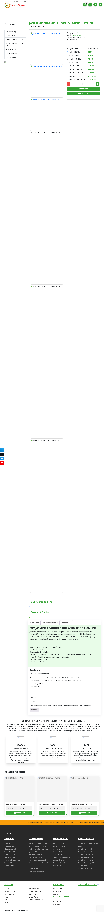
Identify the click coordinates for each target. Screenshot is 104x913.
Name (33, 698)
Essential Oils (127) (12, 32)
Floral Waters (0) (11, 57)
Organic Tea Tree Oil (85, 854)
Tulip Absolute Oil (35, 857)
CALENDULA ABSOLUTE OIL (82, 805)
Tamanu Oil (57, 854)
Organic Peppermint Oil (86, 865)
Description (34, 622)
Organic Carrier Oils (60, 838)
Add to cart (83, 89)
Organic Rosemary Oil (86, 863)
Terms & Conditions (35, 900)
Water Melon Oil (59, 846)
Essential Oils (9, 838)
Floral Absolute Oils (36, 838)
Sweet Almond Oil (59, 860)
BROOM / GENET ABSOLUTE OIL (51, 805)
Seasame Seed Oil (59, 863)
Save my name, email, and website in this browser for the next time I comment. (61, 706)
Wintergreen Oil (10, 854)
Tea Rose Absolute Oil (37, 871)
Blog (6, 897)
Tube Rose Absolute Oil (37, 860)
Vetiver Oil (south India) (13, 860)
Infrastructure (9, 891)
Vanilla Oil (8, 863)
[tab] (34, 622)
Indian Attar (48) (11, 53)
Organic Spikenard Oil (86, 857)
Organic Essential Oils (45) (14, 39)
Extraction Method (35, 889)
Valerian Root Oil (10, 865)
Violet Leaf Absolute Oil (38, 846)
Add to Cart (20, 813)
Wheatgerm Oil (58, 843)
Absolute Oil (42, 14)
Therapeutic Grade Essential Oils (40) (15, 44)
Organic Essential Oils (86, 838)
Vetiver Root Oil (10, 857)
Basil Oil (7, 843)
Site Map (56, 904)
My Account (57, 889)
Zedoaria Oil (9, 846)
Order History (58, 891)
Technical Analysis (50, 622)
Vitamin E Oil (58, 852)
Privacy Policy (33, 897)
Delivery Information (36, 891)
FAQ (6, 900)
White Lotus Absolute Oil (38, 843)
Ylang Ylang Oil (10, 849)
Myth (6, 902)
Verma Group (76, 35)
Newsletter (57, 894)
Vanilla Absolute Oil (36, 854)
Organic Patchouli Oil (85, 868)
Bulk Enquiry (83, 93)
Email (32, 702)
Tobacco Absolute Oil (37, 868)
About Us (7, 889)
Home (31, 14)
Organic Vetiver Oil (85, 849)
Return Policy (33, 894)
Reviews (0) (66, 622)
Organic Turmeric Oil (85, 852)
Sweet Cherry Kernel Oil (61, 857)
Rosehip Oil (57, 865)
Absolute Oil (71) (11, 49)
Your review (35, 686)
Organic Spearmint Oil (86, 860)
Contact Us (57, 901)
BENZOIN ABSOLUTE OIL (15, 805)
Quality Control (10, 894)
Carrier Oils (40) (11, 35)
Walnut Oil (57, 849)
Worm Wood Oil (10, 852)
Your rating (35, 684)
